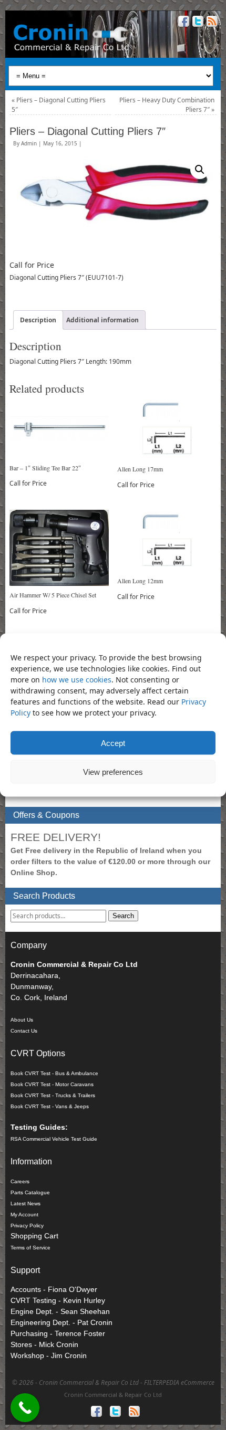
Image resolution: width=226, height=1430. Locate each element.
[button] (199, 169)
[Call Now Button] (25, 1407)
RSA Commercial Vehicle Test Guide (54, 1139)
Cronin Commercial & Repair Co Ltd (113, 1395)
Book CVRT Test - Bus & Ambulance (54, 1073)
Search (123, 916)
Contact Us (24, 1031)
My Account (24, 1214)
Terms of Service (30, 1247)
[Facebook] (183, 23)
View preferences (113, 771)
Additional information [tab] (102, 320)
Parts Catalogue (30, 1192)
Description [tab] (38, 320)
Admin (29, 143)
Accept (113, 742)
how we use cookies (76, 680)
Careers (20, 1181)
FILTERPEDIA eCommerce (179, 1382)
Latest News (25, 1203)
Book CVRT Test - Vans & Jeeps (50, 1106)
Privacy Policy (27, 1225)
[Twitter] (197, 23)
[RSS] (211, 23)
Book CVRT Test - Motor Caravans (52, 1084)
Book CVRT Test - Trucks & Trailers (53, 1095)
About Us (22, 1020)
